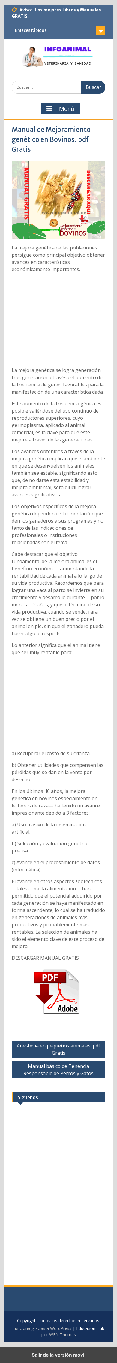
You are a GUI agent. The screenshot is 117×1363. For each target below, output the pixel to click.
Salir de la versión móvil (59, 1355)
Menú (66, 108)
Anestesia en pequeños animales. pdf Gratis (58, 1049)
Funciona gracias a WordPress (42, 1328)
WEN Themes (62, 1334)
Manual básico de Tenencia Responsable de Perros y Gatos (58, 1070)
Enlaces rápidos (30, 30)
